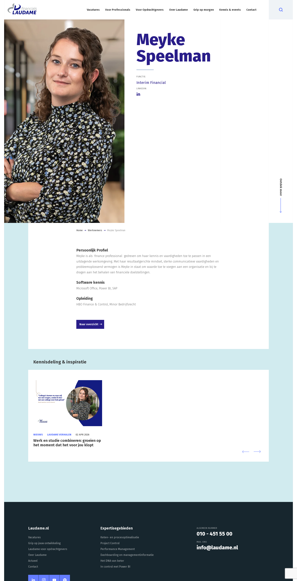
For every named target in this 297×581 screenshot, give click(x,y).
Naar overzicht (88, 324)
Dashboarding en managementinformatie (127, 555)
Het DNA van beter (112, 560)
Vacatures (93, 9)
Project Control (109, 543)
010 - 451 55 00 (214, 534)
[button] (246, 452)
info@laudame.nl (217, 547)
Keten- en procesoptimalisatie (119, 537)
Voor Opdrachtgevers (150, 9)
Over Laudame (178, 9)
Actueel (32, 560)
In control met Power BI (115, 566)
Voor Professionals (117, 9)
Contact (251, 9)
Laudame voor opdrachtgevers (47, 549)
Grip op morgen (203, 9)
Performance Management (117, 549)
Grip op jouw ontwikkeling (44, 543)
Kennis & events (230, 9)
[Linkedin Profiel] (138, 94)
